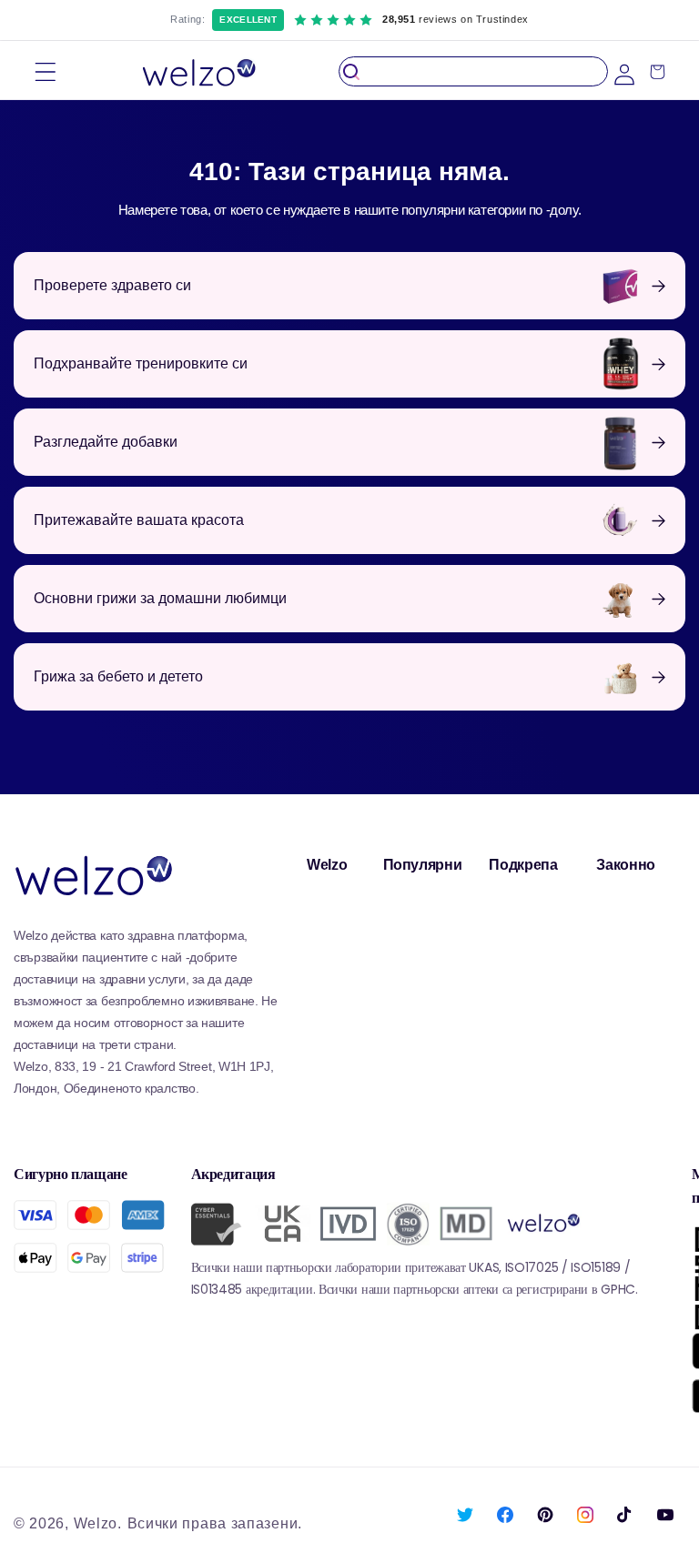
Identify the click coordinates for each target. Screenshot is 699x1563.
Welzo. (98, 1523)
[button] (45, 71)
